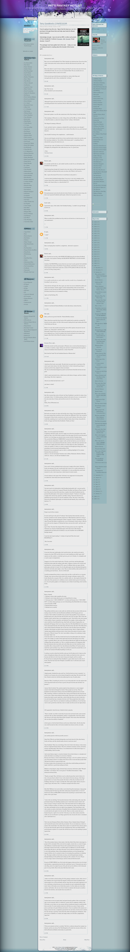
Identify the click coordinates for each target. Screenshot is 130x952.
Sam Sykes (26, 199)
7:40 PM (46, 249)
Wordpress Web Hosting (60, 949)
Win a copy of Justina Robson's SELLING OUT (100, 395)
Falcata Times (97, 96)
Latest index (96, 29)
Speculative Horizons (99, 151)
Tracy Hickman (27, 117)
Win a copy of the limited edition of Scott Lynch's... (100, 335)
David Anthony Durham (30, 97)
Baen (25, 234)
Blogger (76, 947)
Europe (68, 39)
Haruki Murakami (28, 157)
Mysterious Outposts (98, 124)
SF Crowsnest (27, 296)
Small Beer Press (28, 258)
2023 (95, 229)
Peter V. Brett (27, 79)
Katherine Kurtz (28, 135)
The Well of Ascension (100, 421)
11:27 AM (46, 106)
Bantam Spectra (28, 236)
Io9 (25, 292)
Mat (45, 314)
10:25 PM (46, 665)
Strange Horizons (28, 298)
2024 (95, 226)
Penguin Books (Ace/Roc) (30, 250)
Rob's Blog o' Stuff (98, 137)
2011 (95, 256)
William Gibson (28, 113)
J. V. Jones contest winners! (99, 364)
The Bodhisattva (98, 161)
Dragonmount (27, 325)
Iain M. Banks (27, 73)
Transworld (27, 270)
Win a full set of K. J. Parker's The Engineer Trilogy (101, 275)
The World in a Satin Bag (100, 191)
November (98, 270)
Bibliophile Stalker (98, 85)
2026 (95, 222)
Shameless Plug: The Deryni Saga (100, 296)
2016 (95, 245)
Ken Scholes (27, 183)
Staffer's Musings (98, 155)
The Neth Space (97, 175)
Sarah (45, 203)
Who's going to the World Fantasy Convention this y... (100, 411)
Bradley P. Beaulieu (29, 77)
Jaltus (45, 190)
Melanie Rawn (27, 171)
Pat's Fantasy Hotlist (65, 5)
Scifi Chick (96, 141)
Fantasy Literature (98, 102)
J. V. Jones (26, 125)
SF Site (26, 288)
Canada (60, 39)
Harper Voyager (28, 242)
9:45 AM (46, 94)
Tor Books (26, 268)
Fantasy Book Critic (98, 98)
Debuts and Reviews (98, 92)
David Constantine (28, 91)
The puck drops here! (100, 448)
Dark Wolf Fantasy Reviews (100, 87)
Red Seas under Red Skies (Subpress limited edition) (100, 417)
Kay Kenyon (27, 131)
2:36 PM (46, 544)
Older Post (86, 940)
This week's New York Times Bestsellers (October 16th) (100, 341)
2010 (95, 258)
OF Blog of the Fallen (99, 126)
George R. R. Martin (29, 143)
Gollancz (26, 240)
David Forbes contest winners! (100, 406)
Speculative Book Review (100, 145)
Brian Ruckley (27, 177)
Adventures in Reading (99, 83)
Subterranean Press (28, 262)
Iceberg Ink (96, 120)
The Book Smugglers (99, 164)
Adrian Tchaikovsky (29, 201)
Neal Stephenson (28, 197)
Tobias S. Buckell (28, 83)
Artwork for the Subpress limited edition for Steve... (101, 319)
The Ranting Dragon (98, 179)
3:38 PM (46, 424)
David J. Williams (28, 213)
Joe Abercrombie (28, 63)
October (97, 272)
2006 (95, 496)
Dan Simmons (27, 189)
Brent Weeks (27, 209)
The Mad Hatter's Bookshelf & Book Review (100, 172)
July (97, 480)
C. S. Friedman (27, 109)
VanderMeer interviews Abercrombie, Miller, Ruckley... (100, 309)
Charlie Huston (27, 123)
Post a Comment (44, 937)
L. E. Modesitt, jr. (28, 151)
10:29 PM (46, 728)
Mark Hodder (27, 121)
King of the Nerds (98, 122)
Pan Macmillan (27, 248)
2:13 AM (46, 338)
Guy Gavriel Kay (28, 127)
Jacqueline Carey (28, 87)
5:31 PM (46, 185)
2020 (95, 235)
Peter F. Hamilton (28, 115)
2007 (95, 265)
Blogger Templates (61, 948)
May (97, 484)
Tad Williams (27, 215)
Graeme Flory (48, 343)
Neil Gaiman (27, 111)
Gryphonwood (27, 302)
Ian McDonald (27, 147)
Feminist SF (96, 106)
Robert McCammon (29, 145)
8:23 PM (46, 272)
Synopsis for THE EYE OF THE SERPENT (100, 314)
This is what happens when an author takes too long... (101, 436)
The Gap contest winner (100, 403)
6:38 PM (46, 933)
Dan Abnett (27, 65)
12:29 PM (46, 587)
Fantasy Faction (97, 100)
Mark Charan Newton (29, 159)
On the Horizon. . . (99, 280)
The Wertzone (97, 189)
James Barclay (27, 75)
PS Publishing (27, 254)
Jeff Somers (27, 193)
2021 (95, 233)
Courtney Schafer (28, 181)
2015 (95, 247)
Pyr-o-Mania (96, 132)
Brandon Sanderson (29, 179)
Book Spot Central (28, 328)
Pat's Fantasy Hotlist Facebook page (29, 45)
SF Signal (26, 284)
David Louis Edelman (29, 99)
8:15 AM (46, 458)
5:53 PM (46, 210)
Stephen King (27, 133)
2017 (95, 242)
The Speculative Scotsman (100, 185)
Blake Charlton (28, 89)
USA (64, 39)
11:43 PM (46, 309)
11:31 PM (46, 298)
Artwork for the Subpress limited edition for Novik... (101, 425)
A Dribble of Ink (97, 79)
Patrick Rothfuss (28, 175)
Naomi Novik (27, 161)
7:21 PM (46, 238)
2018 (95, 240)
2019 (95, 238)
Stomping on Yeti (98, 157)
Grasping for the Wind (99, 118)
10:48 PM (46, 405)
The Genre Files (97, 168)
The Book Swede (48, 153)
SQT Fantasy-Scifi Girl (99, 153)
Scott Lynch (27, 141)
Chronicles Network (29, 294)
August (97, 477)
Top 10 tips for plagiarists (98, 350)
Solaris (26, 260)
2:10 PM (46, 504)
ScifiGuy (96, 143)
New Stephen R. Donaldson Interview (100, 471)
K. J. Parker (27, 165)
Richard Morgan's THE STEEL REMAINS (100, 330)
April (97, 486)
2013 (95, 252)
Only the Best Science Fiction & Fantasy (99, 129)
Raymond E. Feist (28, 105)
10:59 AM (46, 356)
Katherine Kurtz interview (99, 346)
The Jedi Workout (99, 389)
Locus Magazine (28, 282)
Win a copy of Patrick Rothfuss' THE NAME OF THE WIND (100, 453)
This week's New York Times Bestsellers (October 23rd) (100, 301)
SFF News (26, 290)
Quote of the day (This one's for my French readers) (100, 355)
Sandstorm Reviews (98, 139)
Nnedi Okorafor (28, 163)
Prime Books (27, 252)
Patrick (46, 161)
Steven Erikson (27, 101)
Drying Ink (96, 94)
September (98, 475)
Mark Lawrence (28, 137)
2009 (95, 261)
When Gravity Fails (98, 195)
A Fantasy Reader (98, 80)
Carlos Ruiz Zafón (28, 221)
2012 (95, 254)
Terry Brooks (27, 81)
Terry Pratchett (27, 169)
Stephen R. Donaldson (29, 93)
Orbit (25, 246)
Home (64, 940)
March (97, 489)
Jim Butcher (27, 85)
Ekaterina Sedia (28, 185)
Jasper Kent (27, 129)
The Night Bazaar (98, 177)
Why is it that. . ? (99, 306)
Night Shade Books (29, 244)
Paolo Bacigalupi (28, 71)
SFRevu (26, 300)
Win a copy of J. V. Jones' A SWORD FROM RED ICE (100, 442)
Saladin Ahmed (28, 69)
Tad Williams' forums (29, 341)
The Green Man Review (99, 170)
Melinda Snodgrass (28, 191)
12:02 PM (46, 156)
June (97, 482)
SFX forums (27, 333)
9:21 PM (46, 387)
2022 (95, 231)
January (97, 493)
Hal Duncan (27, 95)
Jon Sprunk (27, 195)
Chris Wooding (27, 219)
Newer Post (42, 940)
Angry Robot (27, 232)
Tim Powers (27, 167)
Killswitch (97, 327)
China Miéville (28, 149)
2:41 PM (46, 480)
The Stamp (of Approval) (99, 187)
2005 (95, 499)
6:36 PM (46, 918)
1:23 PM (46, 893)
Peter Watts (27, 207)
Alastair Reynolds (28, 173)
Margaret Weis (27, 211)
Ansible (26, 286)
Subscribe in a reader (28, 51)
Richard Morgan (28, 155)
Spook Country (98, 391)
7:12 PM (46, 227)
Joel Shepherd (27, 187)
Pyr (25, 256)
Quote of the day (99, 381)
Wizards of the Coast (29, 272)
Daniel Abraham (28, 67)
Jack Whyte (27, 217)
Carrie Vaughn (27, 205)
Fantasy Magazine (98, 104)
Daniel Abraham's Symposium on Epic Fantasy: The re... (100, 287)
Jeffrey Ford (27, 107)
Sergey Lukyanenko (29, 139)
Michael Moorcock (28, 153)
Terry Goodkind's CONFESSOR (53, 23)
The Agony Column (98, 159)
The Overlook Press (29, 266)
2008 (95, 263)
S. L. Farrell (27, 103)
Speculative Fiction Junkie (100, 147)
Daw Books (27, 238)
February (98, 491)
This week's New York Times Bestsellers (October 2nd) (100, 430)
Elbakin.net (27, 335)
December (98, 267)
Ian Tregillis (27, 203)
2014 (95, 249)
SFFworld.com (27, 320)
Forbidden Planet (98, 108)
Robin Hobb (27, 119)
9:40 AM (46, 81)
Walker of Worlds (98, 193)
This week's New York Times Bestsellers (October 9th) (100, 384)
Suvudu (26, 304)
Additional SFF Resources (98, 283)
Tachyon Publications (29, 264)
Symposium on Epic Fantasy (100, 400)
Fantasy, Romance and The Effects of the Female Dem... (100, 376)
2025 (95, 224)
